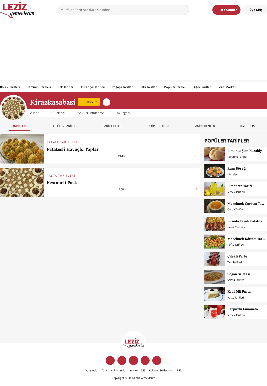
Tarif (104, 370)
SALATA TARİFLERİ (62, 142)
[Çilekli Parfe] (214, 259)
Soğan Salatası (238, 274)
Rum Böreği (236, 168)
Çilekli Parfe (237, 256)
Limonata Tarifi (239, 186)
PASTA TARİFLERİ (61, 175)
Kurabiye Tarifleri (93, 87)
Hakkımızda (118, 370)
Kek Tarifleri (66, 87)
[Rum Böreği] (214, 171)
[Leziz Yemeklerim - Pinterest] (156, 360)
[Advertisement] (133, 50)
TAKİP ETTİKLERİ (158, 126)
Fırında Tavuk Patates (244, 221)
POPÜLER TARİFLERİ (65, 126)
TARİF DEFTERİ (112, 126)
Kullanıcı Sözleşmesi (161, 370)
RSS (179, 370)
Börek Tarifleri (10, 87)
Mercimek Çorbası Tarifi (246, 203)
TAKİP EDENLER (204, 126)
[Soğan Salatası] (214, 277)
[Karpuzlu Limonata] (214, 312)
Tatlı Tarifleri (148, 87)
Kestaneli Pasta (63, 182)
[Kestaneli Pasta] (22, 182)
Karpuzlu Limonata (242, 309)
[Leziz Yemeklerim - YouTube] (145, 360)
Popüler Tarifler (175, 87)
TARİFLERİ (20, 126)
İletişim (133, 370)
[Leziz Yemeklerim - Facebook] (110, 360)
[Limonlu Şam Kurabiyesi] (214, 154)
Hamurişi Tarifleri (38, 87)
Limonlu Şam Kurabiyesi (246, 151)
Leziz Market (227, 87)
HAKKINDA (247, 126)
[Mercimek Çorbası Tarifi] (214, 206)
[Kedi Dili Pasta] (214, 294)
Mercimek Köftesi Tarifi (246, 239)
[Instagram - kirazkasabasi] (106, 102)
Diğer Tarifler (202, 87)
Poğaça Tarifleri (123, 87)
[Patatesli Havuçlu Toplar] (22, 149)
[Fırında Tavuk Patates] (214, 224)
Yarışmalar (92, 370)
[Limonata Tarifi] (214, 189)
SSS (143, 370)
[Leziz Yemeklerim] (17, 10)
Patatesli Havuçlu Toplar (73, 149)
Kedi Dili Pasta (239, 291)
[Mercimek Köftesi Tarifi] (214, 242)
